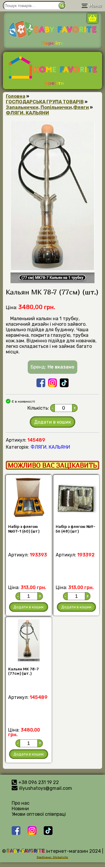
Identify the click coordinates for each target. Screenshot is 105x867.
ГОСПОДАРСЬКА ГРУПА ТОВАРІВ (45, 102)
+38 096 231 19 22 (38, 782)
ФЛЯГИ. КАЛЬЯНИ (27, 113)
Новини (20, 808)
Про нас (20, 803)
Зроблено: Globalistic (52, 857)
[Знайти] (61, 5)
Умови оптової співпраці (39, 814)
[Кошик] (92, 21)
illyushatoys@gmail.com (45, 788)
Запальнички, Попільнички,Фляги (47, 107)
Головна (15, 96)
